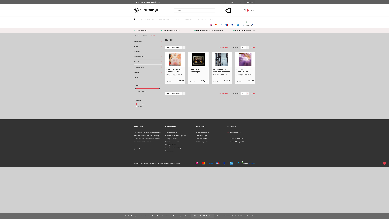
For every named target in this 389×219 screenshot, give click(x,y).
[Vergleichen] (225, 2)
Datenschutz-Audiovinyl (172, 142)
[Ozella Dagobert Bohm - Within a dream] (245, 59)
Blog (177, 19)
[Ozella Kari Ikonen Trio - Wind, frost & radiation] (222, 59)
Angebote (137, 51)
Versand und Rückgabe (205, 19)
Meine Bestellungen (201, 135)
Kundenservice (169, 151)
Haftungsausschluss (171, 139)
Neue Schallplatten (147, 19)
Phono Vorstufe (139, 67)
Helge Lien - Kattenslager (195, 70)
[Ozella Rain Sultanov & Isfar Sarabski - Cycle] (175, 59)
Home (135, 19)
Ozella (153, 35)
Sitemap (178, 163)
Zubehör (136, 62)
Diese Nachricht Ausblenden (202, 216)
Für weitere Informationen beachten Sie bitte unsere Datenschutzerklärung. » (239, 216)
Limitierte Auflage (139, 56)
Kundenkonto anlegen (202, 132)
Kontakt (136, 77)
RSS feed (172, 163)
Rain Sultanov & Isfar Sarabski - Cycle (174, 70)
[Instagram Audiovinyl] (134, 148)
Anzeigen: (236, 47)
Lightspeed (154, 163)
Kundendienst (188, 19)
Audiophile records (165, 19)
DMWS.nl (166, 163)
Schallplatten (138, 41)
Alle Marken (141, 104)
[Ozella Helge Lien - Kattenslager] (198, 59)
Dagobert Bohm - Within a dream (242, 70)
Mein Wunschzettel (201, 139)
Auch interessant (141, 30)
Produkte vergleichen (202, 142)
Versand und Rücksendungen (173, 148)
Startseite (136, 35)
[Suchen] (212, 10)
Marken (145, 35)
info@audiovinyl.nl (235, 132)
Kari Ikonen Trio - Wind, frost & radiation (221, 70)
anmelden (250, 2)
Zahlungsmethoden (170, 145)
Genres (136, 46)
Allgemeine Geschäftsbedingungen (175, 135)
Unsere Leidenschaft (171, 132)
